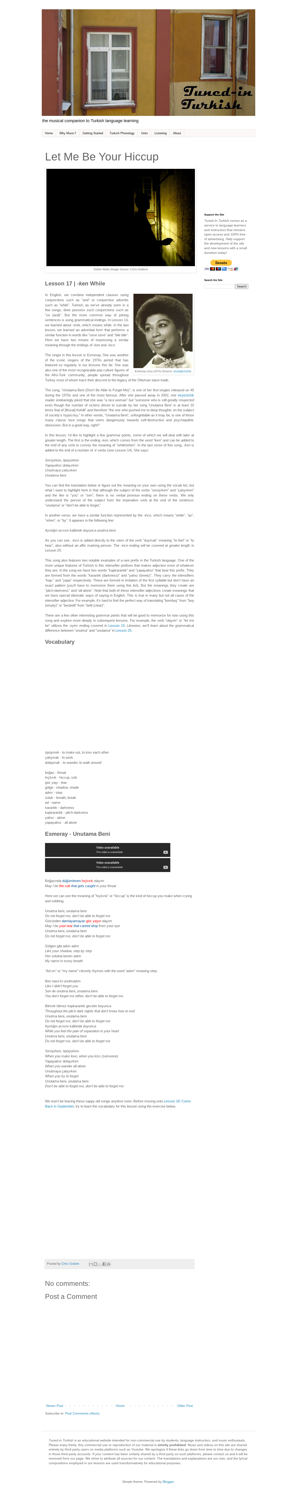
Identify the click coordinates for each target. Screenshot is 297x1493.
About (177, 133)
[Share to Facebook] (104, 1264)
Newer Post (54, 1406)
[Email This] (91, 1264)
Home (49, 133)
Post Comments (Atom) (82, 1413)
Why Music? (67, 133)
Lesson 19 (116, 625)
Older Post (185, 1406)
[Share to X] (99, 1264)
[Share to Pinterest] (108, 1264)
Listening (161, 133)
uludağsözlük (181, 371)
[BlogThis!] (95, 1264)
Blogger (168, 1481)
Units (144, 133)
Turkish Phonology (122, 133)
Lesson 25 (123, 630)
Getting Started (93, 133)
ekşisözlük (186, 395)
